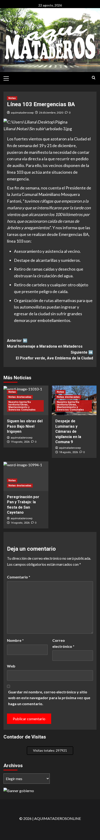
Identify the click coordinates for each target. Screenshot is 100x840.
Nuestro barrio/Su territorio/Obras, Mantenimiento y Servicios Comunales (22, 406)
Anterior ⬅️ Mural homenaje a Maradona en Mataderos (45, 343)
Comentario (18, 577)
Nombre (15, 640)
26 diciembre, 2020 (51, 112)
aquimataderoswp (22, 112)
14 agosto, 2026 (20, 522)
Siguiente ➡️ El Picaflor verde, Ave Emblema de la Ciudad (54, 355)
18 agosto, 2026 (68, 452)
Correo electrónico (63, 643)
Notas (12, 98)
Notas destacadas (19, 396)
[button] (8, 77)
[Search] (94, 78)
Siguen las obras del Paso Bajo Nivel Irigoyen (25, 426)
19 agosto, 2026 (20, 441)
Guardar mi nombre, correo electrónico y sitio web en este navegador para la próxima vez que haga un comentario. (49, 698)
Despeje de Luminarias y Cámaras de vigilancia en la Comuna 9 (68, 431)
